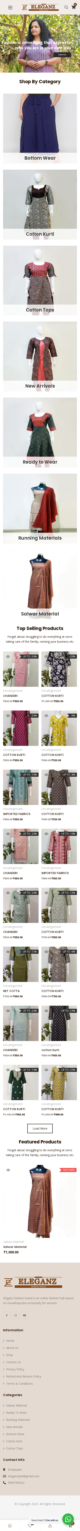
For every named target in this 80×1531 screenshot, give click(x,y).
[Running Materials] (40, 508)
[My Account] (50, 1525)
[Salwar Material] (40, 584)
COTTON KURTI (52, 696)
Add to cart (50, 740)
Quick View (8, 656)
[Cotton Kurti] (40, 204)
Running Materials (40, 538)
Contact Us (13, 1362)
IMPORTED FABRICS (16, 814)
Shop (9, 1355)
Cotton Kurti (40, 234)
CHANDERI (10, 696)
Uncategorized (12, 691)
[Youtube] (24, 1315)
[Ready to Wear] (40, 432)
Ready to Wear (40, 462)
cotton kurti (50, 1050)
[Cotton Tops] (40, 280)
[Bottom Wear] (40, 128)
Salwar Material (40, 614)
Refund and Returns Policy (23, 1376)
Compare (31, 681)
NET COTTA (11, 991)
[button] (10, 7)
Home (10, 1341)
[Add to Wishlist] (22, 681)
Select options (12, 681)
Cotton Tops (40, 310)
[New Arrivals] (40, 356)
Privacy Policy (15, 1369)
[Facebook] (6, 1315)
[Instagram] (15, 1315)
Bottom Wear (40, 158)
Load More (40, 1128)
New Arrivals (40, 386)
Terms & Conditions (19, 1383)
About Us (12, 1348)
